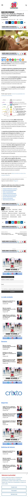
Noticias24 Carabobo (5, 216)
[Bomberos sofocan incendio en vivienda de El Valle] (19, 354)
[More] (24, 22)
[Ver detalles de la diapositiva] (15, 400)
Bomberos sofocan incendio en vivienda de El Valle (9, 353)
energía (20, 211)
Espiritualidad (4, 213)
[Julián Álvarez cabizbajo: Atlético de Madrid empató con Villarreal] (19, 317)
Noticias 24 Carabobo (5, 214)
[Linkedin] (21, 22)
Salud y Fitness (11, 12)
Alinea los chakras (8, 209)
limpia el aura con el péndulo (12, 213)
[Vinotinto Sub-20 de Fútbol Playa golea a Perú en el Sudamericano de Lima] (19, 415)
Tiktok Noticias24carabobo (9, 199)
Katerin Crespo (5, 19)
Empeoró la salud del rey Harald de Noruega (9, 301)
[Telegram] (12, 22)
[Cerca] (26, 474)
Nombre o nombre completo (7, 279)
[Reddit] (8, 60)
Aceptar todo (14, 487)
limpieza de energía (22, 213)
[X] (9, 22)
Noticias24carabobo (13, 216)
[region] (14, 485)
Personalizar (14, 490)
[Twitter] (5, 60)
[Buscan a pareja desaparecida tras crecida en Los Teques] (19, 309)
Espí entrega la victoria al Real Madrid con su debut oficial (9, 422)
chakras (16, 211)
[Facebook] (6, 22)
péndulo (19, 216)
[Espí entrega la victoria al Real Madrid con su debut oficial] (19, 422)
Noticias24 (24, 214)
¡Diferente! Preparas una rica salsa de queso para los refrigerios (21, 234)
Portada (3, 12)
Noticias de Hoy (12, 214)
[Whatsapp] (15, 60)
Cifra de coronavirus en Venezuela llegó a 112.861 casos (7, 234)
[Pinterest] (15, 22)
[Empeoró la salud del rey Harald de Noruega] (19, 302)
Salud (6, 12)
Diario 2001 (8, 207)
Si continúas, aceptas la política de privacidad (12, 289)
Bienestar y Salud (5, 211)
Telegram (15, 180)
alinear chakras (14, 209)
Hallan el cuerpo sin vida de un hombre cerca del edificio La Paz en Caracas (9, 360)
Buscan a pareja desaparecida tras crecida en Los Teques (9, 309)
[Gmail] (18, 60)
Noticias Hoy (19, 214)
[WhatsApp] (18, 22)
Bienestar (20, 209)
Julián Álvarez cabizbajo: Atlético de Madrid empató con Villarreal (9, 316)
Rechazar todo (14, 494)
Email (2, 284)
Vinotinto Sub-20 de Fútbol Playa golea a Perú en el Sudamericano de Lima (9, 415)
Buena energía (11, 211)
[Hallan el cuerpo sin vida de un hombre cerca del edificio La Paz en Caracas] (19, 361)
